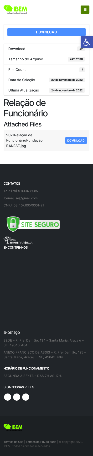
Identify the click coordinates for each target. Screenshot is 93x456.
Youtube (16, 397)
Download (46, 32)
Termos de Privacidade (41, 442)
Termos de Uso (14, 442)
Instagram (25, 397)
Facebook (7, 397)
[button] (87, 42)
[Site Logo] (15, 9)
